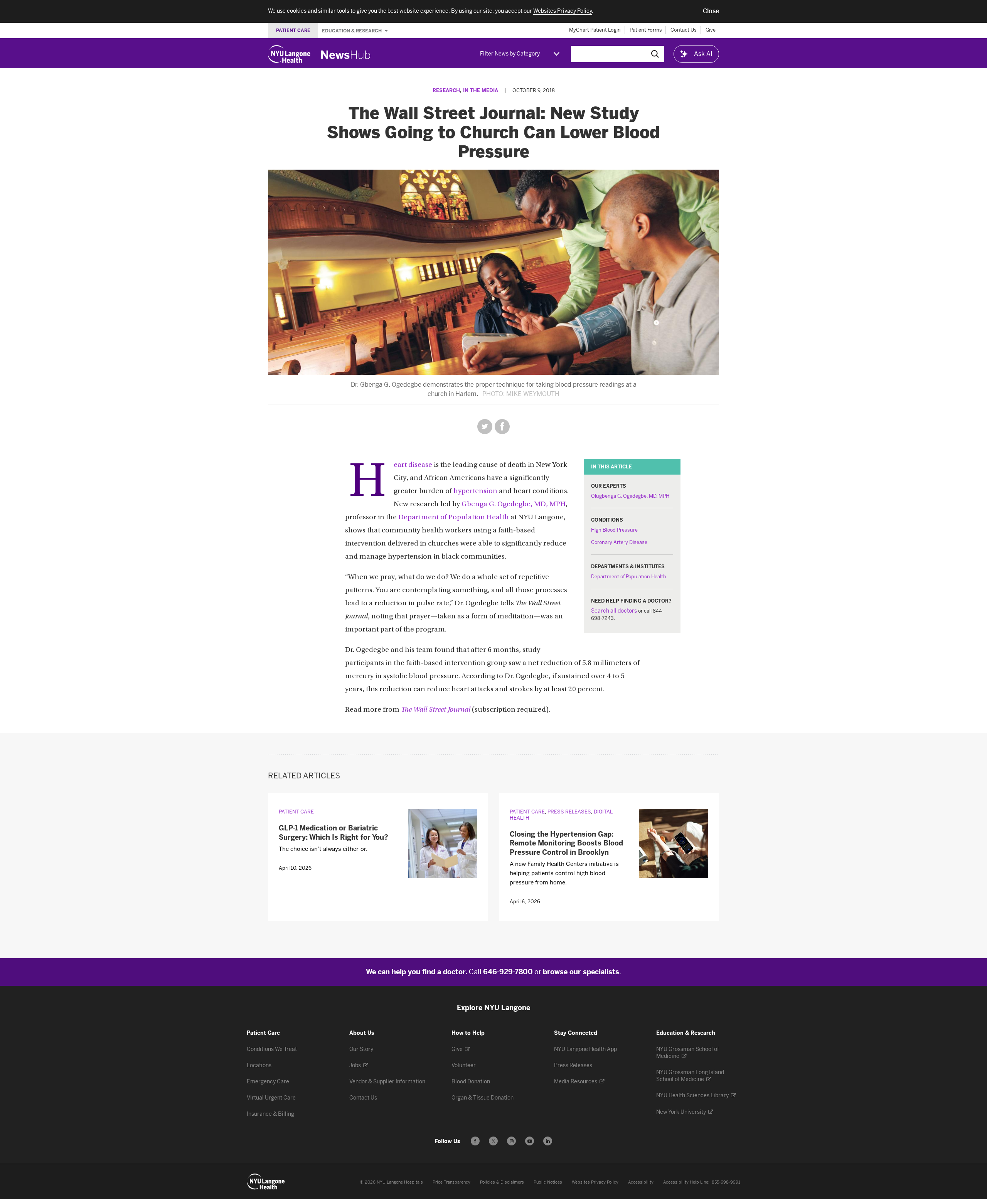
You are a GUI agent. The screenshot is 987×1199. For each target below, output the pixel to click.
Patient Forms (646, 30)
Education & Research (352, 30)
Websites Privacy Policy (595, 1182)
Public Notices (548, 1182)
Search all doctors (614, 611)
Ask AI (703, 53)
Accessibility (641, 1182)
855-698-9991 (726, 1182)
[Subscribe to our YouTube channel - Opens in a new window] (529, 1141)
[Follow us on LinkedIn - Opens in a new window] (547, 1141)
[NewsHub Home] (346, 55)
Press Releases (569, 812)
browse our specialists (581, 972)
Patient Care (296, 812)
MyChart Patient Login (595, 30)
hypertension (475, 491)
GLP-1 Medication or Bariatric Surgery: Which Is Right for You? (333, 832)
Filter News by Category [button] (510, 54)
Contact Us (683, 30)
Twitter (484, 426)
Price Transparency (451, 1182)
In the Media (480, 90)
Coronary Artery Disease (619, 542)
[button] (711, 11)
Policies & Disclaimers (502, 1182)
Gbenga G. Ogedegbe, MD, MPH (513, 504)
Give (711, 30)
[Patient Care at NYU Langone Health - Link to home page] (266, 1182)
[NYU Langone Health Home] (289, 54)
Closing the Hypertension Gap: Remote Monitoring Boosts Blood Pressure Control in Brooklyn (566, 843)
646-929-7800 (508, 972)
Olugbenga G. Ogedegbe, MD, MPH (630, 496)
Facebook (502, 426)
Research (446, 90)
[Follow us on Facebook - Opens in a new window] (475, 1141)
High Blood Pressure (614, 530)
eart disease (413, 465)
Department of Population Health (628, 576)
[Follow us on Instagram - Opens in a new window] (511, 1141)
